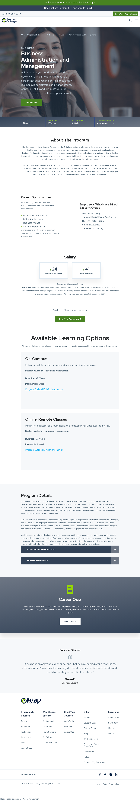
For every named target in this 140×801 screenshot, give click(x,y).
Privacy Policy (101, 784)
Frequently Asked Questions (91, 745)
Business (53, 35)
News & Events (49, 732)
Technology (26, 732)
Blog (86, 733)
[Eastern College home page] (9, 20)
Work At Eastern (91, 739)
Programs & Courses (36, 35)
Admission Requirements (36, 560)
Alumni (87, 717)
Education (25, 726)
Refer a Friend (90, 728)
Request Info (31, 102)
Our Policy (115, 784)
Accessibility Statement (95, 762)
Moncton (112, 728)
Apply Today (69, 721)
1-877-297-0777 (12, 13)
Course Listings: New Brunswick (40, 549)
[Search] (76, 20)
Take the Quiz (70, 621)
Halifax (111, 733)
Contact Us (89, 751)
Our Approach (49, 721)
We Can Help (69, 726)
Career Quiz (69, 732)
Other (87, 711)
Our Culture (47, 737)
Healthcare (26, 737)
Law (23, 742)
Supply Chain (26, 748)
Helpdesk (88, 757)
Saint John (113, 723)
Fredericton (113, 717)
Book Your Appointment (126, 14)
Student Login (90, 723)
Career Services (50, 742)
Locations (47, 726)
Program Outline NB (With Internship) (43, 389)
